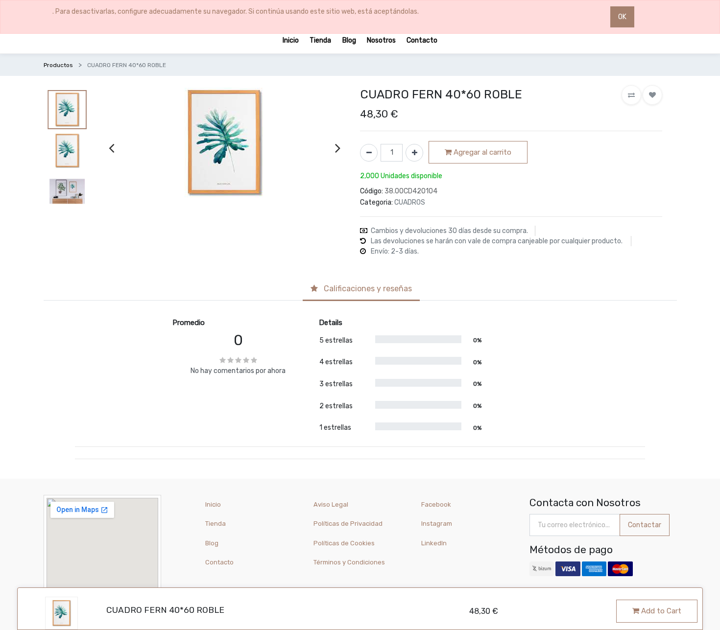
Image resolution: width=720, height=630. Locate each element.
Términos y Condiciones (349, 562)
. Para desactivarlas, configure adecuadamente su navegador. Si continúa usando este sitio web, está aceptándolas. (235, 11)
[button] (631, 95)
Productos (58, 65)
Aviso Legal (330, 504)
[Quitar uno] (369, 153)
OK (622, 17)
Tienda (215, 523)
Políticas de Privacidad (348, 523)
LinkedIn (434, 543)
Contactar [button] (644, 525)
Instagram (436, 523)
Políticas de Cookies (344, 543)
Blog (211, 543)
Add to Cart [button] (660, 611)
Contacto (219, 562)
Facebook (436, 504)
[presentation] (111, 148)
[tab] (361, 290)
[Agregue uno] (414, 153)
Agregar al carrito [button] (481, 152)
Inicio (213, 504)
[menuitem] (290, 39)
